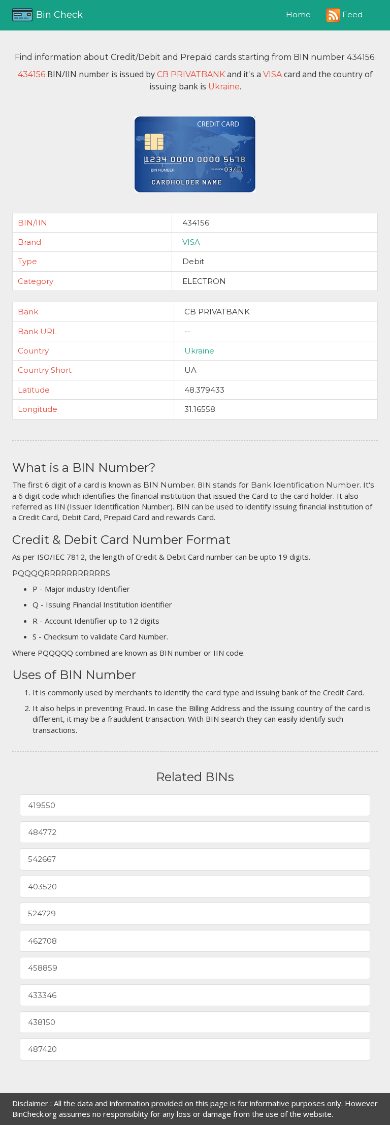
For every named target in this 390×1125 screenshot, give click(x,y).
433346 (42, 995)
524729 (42, 913)
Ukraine (199, 351)
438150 (41, 1022)
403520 (42, 886)
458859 (42, 968)
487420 (42, 1049)
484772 (42, 832)
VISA (191, 242)
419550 (41, 805)
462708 (42, 941)
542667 (42, 859)
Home (298, 14)
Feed (351, 14)
